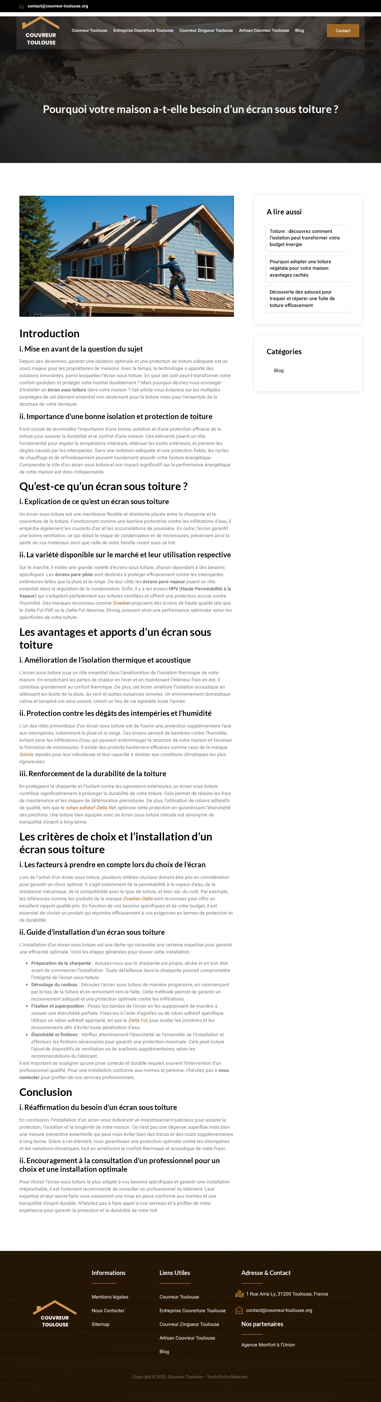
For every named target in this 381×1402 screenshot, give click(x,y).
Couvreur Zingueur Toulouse (206, 30)
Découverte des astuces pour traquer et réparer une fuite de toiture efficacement (302, 298)
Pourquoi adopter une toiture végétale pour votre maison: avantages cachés (300, 268)
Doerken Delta (138, 898)
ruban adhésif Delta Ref (90, 807)
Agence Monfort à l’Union (268, 1344)
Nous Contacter (108, 1310)
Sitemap (101, 1324)
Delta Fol (137, 1020)
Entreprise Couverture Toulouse (143, 30)
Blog (299, 30)
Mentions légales (110, 1297)
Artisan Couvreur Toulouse (264, 30)
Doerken (121, 603)
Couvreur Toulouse (89, 30)
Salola (26, 754)
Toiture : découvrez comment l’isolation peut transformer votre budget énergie (305, 238)
